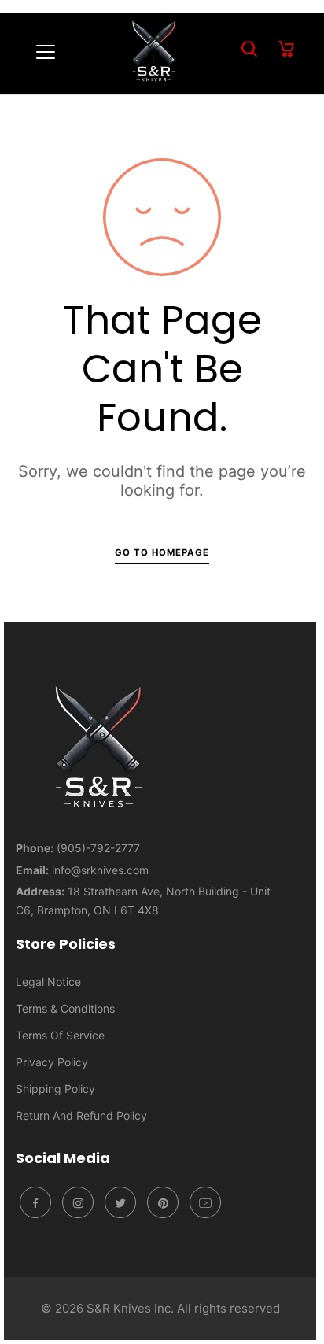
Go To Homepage (162, 552)
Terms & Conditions (65, 1008)
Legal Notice (48, 981)
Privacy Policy (52, 1062)
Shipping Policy (55, 1088)
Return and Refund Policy (81, 1115)
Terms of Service (60, 1035)
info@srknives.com (100, 870)
